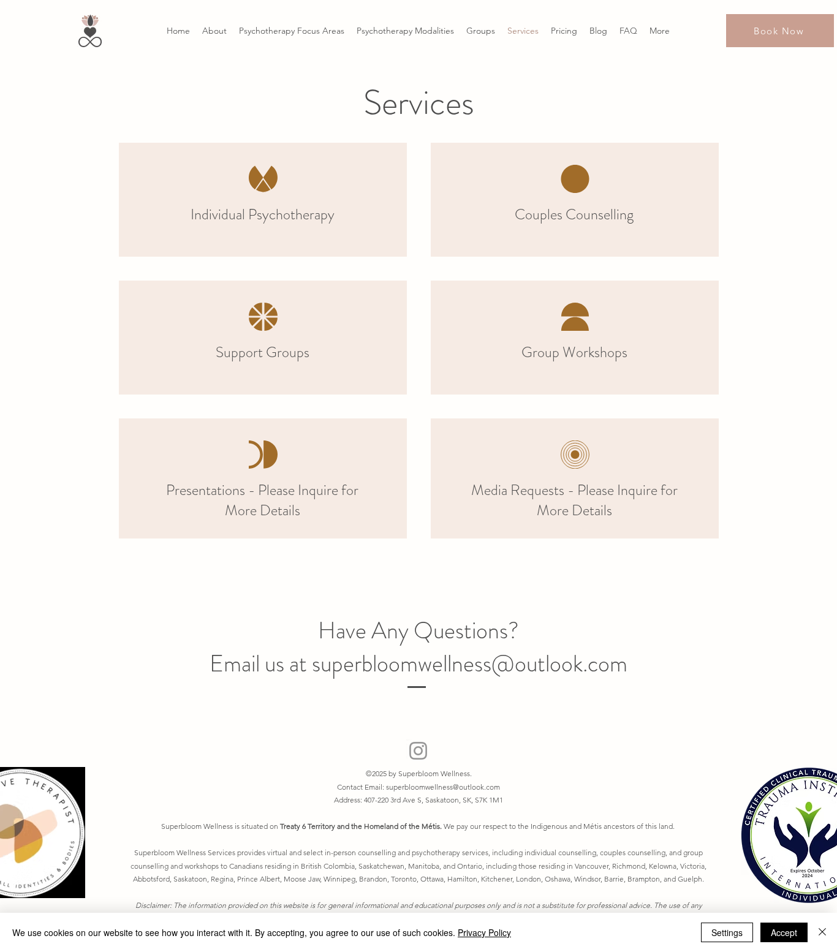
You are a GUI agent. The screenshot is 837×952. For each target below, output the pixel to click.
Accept (784, 932)
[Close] (822, 932)
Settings (727, 932)
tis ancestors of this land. (635, 826)
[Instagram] (418, 751)
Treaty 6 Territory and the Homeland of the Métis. (362, 826)
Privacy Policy (484, 932)
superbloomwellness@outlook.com (443, 786)
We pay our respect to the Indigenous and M (517, 826)
